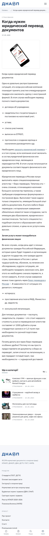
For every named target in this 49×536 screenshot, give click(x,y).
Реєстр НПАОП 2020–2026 (12, 500)
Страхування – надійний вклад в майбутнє (26, 393)
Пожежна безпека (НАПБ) (12, 504)
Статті (4, 524)
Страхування (7, 17)
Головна (5, 10)
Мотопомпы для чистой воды (24, 404)
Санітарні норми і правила (12, 496)
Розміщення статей (9, 528)
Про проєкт (6, 516)
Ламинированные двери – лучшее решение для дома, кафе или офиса (27, 415)
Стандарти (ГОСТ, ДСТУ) (11, 475)
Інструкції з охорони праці (12, 483)
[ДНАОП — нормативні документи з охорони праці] (10, 4)
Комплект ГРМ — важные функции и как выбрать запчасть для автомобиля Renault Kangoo (29, 380)
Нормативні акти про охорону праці (16, 487)
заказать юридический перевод (30, 149)
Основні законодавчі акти (12, 479)
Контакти (5, 520)
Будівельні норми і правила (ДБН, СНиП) (18, 492)
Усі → (45, 372)
